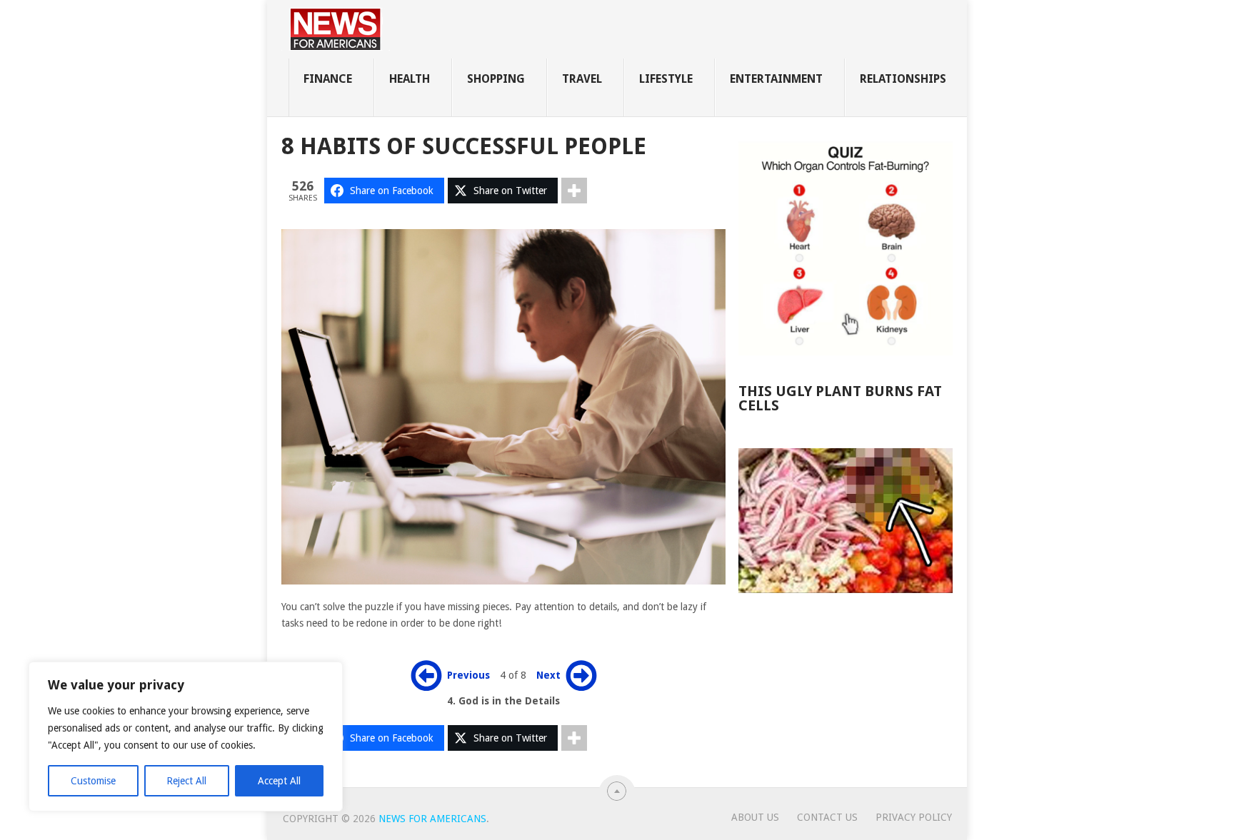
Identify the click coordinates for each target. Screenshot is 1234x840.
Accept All (279, 780)
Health (409, 79)
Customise (93, 780)
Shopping (496, 79)
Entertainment (776, 79)
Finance (328, 79)
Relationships (903, 79)
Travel (582, 79)
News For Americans (432, 818)
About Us (755, 817)
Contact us (827, 817)
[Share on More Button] (574, 190)
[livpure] (845, 248)
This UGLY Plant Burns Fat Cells (840, 398)
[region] (186, 736)
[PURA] (845, 520)
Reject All (186, 780)
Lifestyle (666, 79)
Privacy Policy (914, 817)
